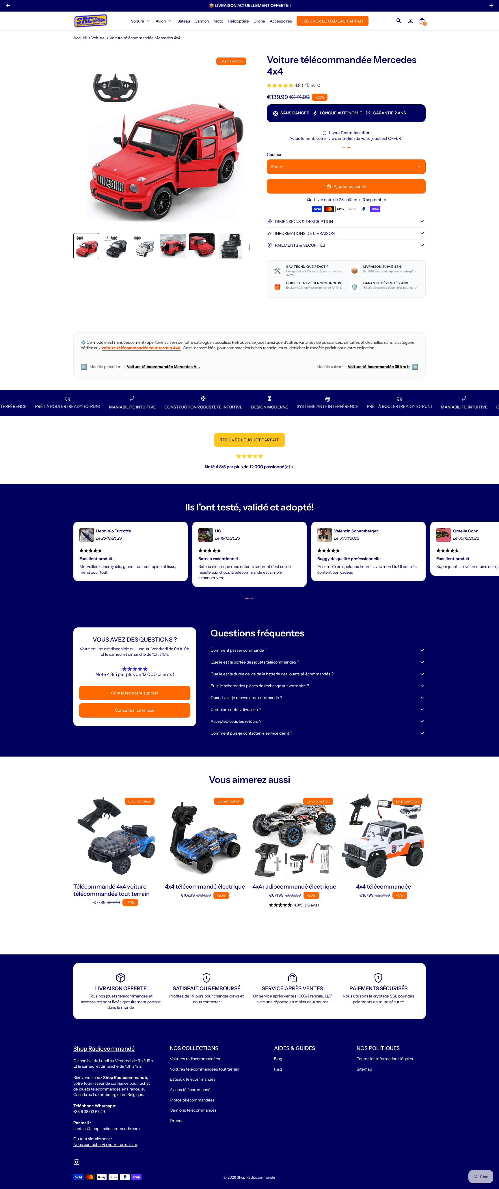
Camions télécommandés (193, 1110)
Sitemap (364, 1069)
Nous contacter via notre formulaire (105, 1144)
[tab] (343, 147)
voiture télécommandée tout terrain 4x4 (141, 347)
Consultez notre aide (135, 710)
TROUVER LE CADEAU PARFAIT (332, 20)
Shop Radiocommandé (256, 1177)
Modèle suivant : (367, 367)
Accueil (80, 37)
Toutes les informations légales (385, 1058)
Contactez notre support (134, 693)
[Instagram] (76, 1162)
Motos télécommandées (192, 1100)
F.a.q (278, 1069)
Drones (176, 1120)
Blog (278, 1058)
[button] (86, 246)
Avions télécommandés (191, 1089)
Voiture (98, 37)
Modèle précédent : (140, 367)
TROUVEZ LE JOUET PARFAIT (249, 440)
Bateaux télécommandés (192, 1079)
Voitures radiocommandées (195, 1058)
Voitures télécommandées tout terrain (204, 1069)
